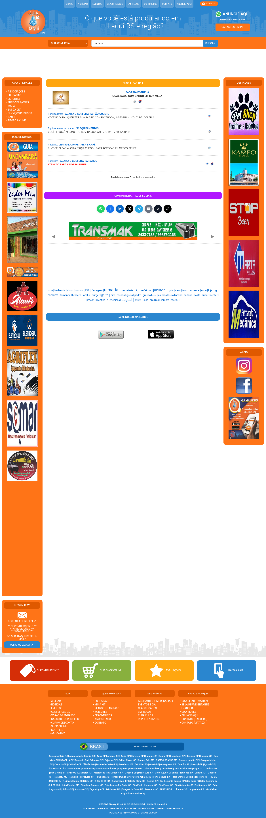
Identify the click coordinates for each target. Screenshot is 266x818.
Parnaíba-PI (75, 777)
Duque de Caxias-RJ (106, 764)
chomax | (54, 295)
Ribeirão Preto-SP (199, 777)
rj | (108, 300)
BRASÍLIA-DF (66, 760)
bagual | (128, 300)
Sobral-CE (68, 789)
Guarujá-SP (197, 764)
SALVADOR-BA (102, 781)
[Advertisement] (133, 61)
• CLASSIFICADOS (60, 711)
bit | (88, 290)
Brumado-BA (81, 760)
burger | (96, 295)
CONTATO (167, 4)
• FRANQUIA (187, 708)
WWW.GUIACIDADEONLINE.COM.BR (127, 808)
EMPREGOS (133, 4)
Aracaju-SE (113, 756)
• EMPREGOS (144, 711)
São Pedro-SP (166, 785)
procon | (91, 300)
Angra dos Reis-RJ (58, 756)
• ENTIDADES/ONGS (17, 102)
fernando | (66, 295)
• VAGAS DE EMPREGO (62, 715)
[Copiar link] (158, 209)
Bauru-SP (164, 756)
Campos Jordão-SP (189, 760)
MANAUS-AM (74, 773)
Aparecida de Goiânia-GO (82, 756)
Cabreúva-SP (96, 760)
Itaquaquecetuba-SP (106, 768)
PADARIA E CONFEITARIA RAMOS (78, 161)
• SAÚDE (11, 116)
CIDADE (69, 4)
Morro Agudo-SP (163, 773)
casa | (178, 290)
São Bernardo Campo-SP (172, 781)
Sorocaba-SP (81, 789)
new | (155, 295)
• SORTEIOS (56, 729)
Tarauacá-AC (151, 789)
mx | (158, 300)
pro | (152, 300)
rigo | (216, 290)
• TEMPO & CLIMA (16, 120)
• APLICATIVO (57, 733)
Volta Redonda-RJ (134, 793)
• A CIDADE (56, 700)
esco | (204, 290)
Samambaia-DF (120, 781)
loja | (211, 290)
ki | (106, 290)
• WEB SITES (100, 711)
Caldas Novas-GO (127, 760)
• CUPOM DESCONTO (62, 722)
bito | (114, 295)
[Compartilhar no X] (129, 209)
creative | (101, 300)
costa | (198, 295)
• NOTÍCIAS (56, 704)
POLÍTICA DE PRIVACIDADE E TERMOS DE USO (133, 812)
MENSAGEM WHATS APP (232, 19)
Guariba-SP (183, 764)
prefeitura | (146, 290)
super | (206, 295)
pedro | (138, 295)
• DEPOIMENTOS (102, 715)
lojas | (146, 300)
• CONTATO (99, 722)
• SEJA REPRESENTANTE (194, 704)
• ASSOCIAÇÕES (15, 91)
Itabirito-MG (88, 768)
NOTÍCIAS (83, 4)
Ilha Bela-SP (55, 768)
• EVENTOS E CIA (146, 704)
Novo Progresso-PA (183, 773)
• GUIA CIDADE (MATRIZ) (194, 700)
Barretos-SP (137, 756)
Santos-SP (152, 781)
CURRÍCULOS (150, 4)
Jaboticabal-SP (152, 768)
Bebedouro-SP (177, 756)
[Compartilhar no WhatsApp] (101, 209)
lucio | (171, 295)
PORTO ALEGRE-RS (141, 777)
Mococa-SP (131, 773)
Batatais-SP (151, 756)
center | (214, 295)
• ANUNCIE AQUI (102, 719)
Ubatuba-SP (181, 789)
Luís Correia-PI (57, 773)
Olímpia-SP (200, 773)
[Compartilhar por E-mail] (149, 209)
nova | (179, 295)
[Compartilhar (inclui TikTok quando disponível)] (168, 209)
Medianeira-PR (101, 773)
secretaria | (128, 290)
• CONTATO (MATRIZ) (192, 722)
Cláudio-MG (89, 764)
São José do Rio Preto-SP (118, 785)
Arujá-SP (125, 756)
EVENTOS (97, 4)
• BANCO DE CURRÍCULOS (64, 719)
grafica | (147, 295)
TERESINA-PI (166, 789)
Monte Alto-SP (145, 773)
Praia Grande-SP (180, 777)
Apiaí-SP (101, 756)
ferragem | (98, 290)
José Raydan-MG (183, 768)
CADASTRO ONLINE (232, 27)
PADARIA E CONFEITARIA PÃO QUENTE (86, 114)
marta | (115, 290)
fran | (185, 290)
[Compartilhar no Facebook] (110, 209)
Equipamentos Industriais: (61, 128)
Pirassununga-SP (121, 777)
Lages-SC (198, 768)
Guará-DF (154, 764)
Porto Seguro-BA (161, 777)
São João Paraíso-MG (68, 785)
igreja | (130, 295)
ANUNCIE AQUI (184, 4)
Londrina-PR (211, 768)
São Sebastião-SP (184, 785)
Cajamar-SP (111, 760)
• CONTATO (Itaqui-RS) (193, 719)
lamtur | (87, 295)
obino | (71, 290)
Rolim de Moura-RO (73, 781)
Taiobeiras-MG (113, 789)
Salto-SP (88, 781)
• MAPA (10, 106)
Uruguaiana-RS (196, 789)
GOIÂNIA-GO (141, 764)
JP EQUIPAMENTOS (87, 128)
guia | (172, 290)
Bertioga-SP (193, 756)
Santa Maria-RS (137, 781)
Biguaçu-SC (206, 756)
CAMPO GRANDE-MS (166, 760)
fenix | (139, 300)
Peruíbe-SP (88, 777)
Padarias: (53, 144)
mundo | (121, 295)
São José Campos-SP (92, 785)
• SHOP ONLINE (58, 726)
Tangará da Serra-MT (132, 789)
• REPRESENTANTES (148, 719)
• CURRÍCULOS (145, 715)
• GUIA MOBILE (188, 711)
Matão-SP (87, 773)
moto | (50, 290)
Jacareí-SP (167, 768)
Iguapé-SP (209, 764)
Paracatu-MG (60, 777)
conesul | (80, 290)
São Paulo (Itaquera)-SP (145, 785)
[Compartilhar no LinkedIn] (120, 209)
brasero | (77, 295)
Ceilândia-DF (74, 764)
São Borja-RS (193, 781)
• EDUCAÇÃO (13, 95)
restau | (175, 300)
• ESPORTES (13, 98)
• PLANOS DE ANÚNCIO (106, 708)
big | (137, 290)
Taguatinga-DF (97, 789)
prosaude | (195, 290)
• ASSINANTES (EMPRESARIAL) (155, 700)
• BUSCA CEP (13, 109)
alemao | (163, 295)
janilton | (161, 290)
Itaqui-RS (123, 768)
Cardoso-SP (60, 764)
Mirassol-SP (117, 773)
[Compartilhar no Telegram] (139, 209)
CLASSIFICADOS (115, 4)
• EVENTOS (56, 708)
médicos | (115, 300)
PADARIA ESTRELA (137, 92)
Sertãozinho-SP (203, 785)
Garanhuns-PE (126, 764)
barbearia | (60, 290)
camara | (166, 300)
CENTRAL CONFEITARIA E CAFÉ (77, 144)
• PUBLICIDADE (101, 700)
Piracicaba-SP (103, 777)
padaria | (189, 295)
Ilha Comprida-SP (72, 768)
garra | (106, 295)
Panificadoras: (55, 114)
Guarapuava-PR (168, 764)
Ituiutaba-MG (135, 768)
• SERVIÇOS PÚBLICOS (19, 113)
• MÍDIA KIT (99, 704)
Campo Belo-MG (146, 760)
